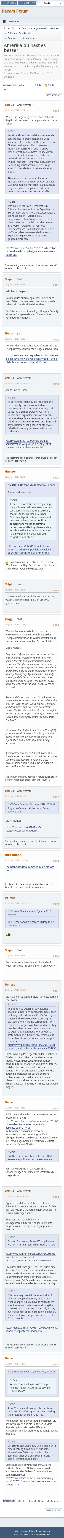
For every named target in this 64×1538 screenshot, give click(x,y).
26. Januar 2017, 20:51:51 (16, 589)
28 (49, 85)
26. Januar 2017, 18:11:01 (16, 477)
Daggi (9, 619)
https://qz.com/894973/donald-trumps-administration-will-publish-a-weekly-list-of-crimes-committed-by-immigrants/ (29, 444)
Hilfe (16, 1531)
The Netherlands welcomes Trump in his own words (30, 868)
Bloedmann (13, 855)
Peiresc (10, 898)
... (33, 85)
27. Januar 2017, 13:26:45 (16, 955)
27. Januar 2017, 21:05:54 (16, 1363)
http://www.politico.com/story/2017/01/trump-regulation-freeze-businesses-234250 (32, 1046)
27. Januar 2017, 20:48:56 (16, 1196)
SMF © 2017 (29, 1534)
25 (36, 85)
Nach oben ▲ (44, 1531)
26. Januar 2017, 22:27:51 (16, 796)
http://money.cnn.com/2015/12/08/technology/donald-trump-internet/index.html (32, 1329)
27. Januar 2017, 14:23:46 (16, 1107)
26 (40, 85)
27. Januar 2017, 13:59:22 (16, 990)
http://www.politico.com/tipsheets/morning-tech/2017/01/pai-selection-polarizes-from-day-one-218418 (31, 1481)
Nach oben (9, 1501)
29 (53, 85)
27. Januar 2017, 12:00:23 (16, 903)
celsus (9, 105)
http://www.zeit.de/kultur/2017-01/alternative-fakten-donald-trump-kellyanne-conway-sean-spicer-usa (31, 251)
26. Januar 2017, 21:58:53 (16, 624)
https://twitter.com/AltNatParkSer (24, 827)
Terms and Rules (27, 1531)
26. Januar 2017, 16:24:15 (16, 110)
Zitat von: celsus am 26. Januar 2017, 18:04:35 (32, 484)
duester (10, 471)
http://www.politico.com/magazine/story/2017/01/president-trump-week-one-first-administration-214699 (32, 1124)
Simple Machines (43, 1534)
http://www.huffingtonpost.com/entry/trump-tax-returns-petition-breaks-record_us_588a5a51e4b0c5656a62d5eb (31, 1257)
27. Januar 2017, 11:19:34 (16, 860)
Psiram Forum (15, 11)
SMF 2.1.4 (18, 1534)
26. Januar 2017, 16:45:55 (16, 284)
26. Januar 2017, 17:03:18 (16, 338)
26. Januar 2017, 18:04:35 (16, 383)
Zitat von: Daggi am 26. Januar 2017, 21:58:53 (32, 804)
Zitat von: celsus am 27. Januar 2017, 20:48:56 (32, 1371)
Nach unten (9, 85)
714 (4, 89)
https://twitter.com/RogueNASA (23, 830)
